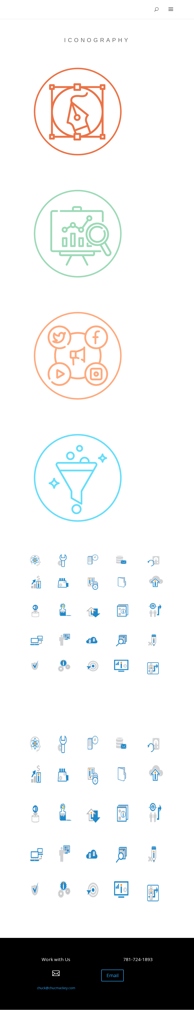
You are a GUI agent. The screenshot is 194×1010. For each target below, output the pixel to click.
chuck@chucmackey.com (56, 988)
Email (112, 975)
